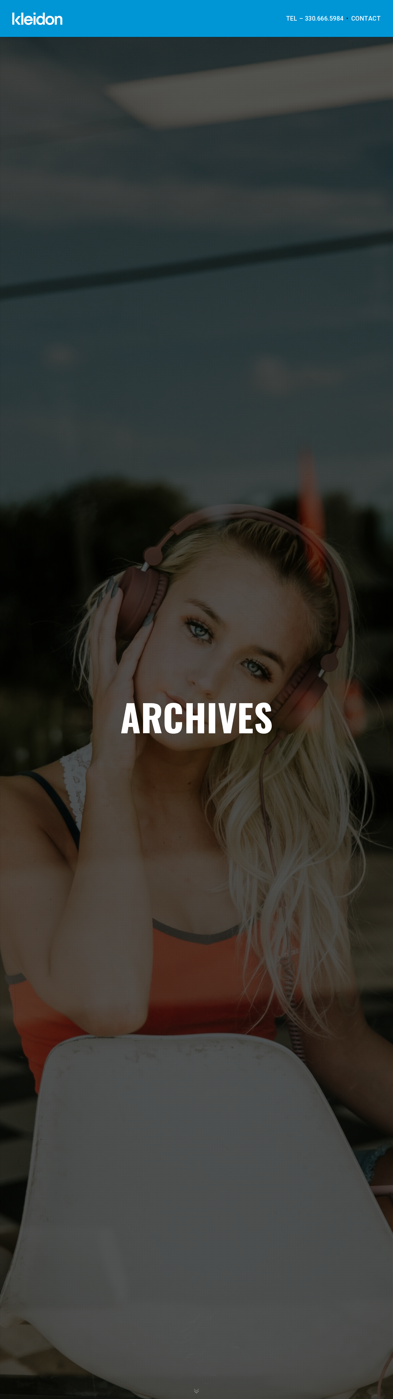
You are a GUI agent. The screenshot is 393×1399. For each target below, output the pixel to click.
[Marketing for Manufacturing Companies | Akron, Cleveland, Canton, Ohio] (37, 18)
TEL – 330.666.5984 (315, 18)
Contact (366, 18)
